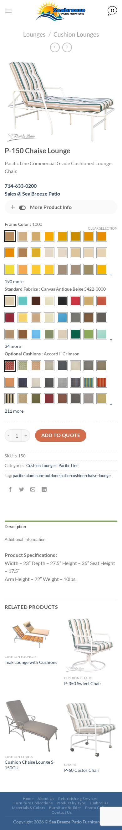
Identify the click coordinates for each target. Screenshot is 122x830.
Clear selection (102, 228)
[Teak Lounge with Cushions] (31, 634)
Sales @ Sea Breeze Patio (32, 193)
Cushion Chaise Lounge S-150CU (30, 765)
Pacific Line (68, 465)
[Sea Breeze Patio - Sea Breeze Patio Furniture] (60, 11)
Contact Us (62, 812)
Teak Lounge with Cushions (31, 662)
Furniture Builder (65, 807)
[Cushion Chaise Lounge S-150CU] (31, 726)
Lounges (34, 34)
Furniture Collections (33, 803)
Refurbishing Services (78, 798)
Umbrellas (99, 803)
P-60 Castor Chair (81, 770)
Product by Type (71, 803)
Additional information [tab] (25, 539)
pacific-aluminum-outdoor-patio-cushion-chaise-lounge (62, 475)
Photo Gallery (97, 807)
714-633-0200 (21, 186)
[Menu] (8, 10)
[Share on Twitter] (22, 489)
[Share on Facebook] (10, 489)
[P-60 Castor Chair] (90, 730)
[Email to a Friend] (33, 489)
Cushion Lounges (76, 34)
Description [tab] (15, 526)
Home (28, 798)
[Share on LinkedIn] (44, 489)
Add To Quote (60, 435)
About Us (46, 798)
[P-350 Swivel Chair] (90, 645)
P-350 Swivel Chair (82, 683)
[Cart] (112, 11)
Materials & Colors (28, 807)
